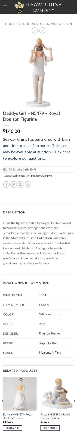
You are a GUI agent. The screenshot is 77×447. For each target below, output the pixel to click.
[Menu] (5, 7)
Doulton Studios (49, 333)
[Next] (74, 409)
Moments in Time (25, 175)
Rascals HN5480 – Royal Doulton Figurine (55, 416)
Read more (12, 428)
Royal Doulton (59, 23)
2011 (42, 324)
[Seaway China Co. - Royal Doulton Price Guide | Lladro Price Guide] (38, 7)
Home (10, 23)
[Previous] (3, 409)
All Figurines (30, 23)
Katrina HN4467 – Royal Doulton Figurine (17, 416)
